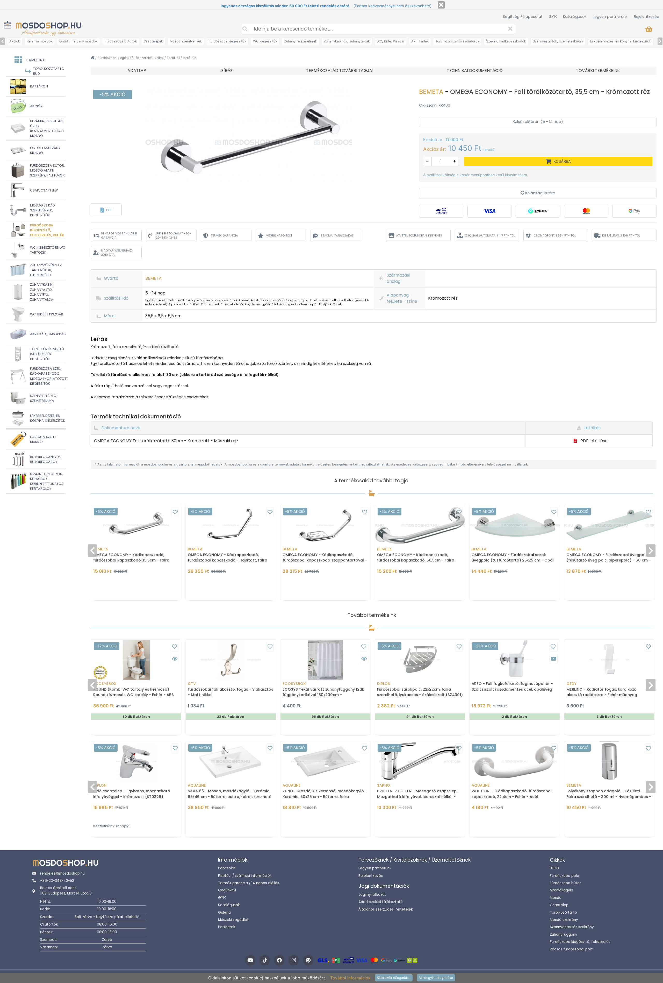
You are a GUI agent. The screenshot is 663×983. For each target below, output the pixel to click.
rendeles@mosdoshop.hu (62, 873)
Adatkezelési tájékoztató (380, 901)
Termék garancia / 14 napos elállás (248, 883)
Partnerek (226, 927)
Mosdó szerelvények (186, 41)
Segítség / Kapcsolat (523, 16)
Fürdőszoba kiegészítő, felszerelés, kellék (131, 58)
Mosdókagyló (561, 890)
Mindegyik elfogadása (436, 978)
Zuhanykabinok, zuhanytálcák (347, 41)
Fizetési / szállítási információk (245, 875)
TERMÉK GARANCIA (224, 235)
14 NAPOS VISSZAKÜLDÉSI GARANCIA (119, 235)
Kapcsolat (227, 868)
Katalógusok (575, 16)
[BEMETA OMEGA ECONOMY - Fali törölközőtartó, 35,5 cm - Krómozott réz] (249, 142)
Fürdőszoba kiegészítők (227, 41)
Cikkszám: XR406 (434, 105)
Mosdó (555, 897)
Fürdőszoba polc (564, 875)
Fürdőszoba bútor (565, 883)
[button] (106, 209)
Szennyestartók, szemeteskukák (558, 41)
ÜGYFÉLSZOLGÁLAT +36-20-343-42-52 (173, 235)
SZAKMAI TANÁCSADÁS (337, 235)
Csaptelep (559, 905)
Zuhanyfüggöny (563, 934)
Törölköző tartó (563, 912)
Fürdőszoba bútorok (120, 41)
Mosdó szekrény (564, 919)
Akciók (14, 41)
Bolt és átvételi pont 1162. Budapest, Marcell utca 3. (66, 890)
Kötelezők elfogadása (393, 978)
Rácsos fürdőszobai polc (571, 949)
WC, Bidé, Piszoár (391, 41)
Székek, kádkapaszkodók (506, 41)
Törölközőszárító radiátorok (457, 41)
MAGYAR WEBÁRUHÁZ (116, 252)
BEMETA (432, 91)
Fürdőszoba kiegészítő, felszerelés (580, 941)
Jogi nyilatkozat (372, 894)
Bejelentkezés (646, 16)
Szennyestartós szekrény (572, 927)
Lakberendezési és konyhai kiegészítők (620, 41)
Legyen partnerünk (610, 16)
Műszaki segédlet (233, 919)
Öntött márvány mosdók (78, 41)
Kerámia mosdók (40, 41)
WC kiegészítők (265, 41)
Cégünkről (227, 890)
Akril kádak (420, 41)
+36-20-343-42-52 (57, 880)
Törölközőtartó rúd (182, 58)
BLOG (554, 868)
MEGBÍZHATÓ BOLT (279, 235)
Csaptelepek (153, 41)
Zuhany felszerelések (300, 41)
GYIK (553, 16)
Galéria (224, 912)
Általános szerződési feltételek (385, 909)
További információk (350, 977)
